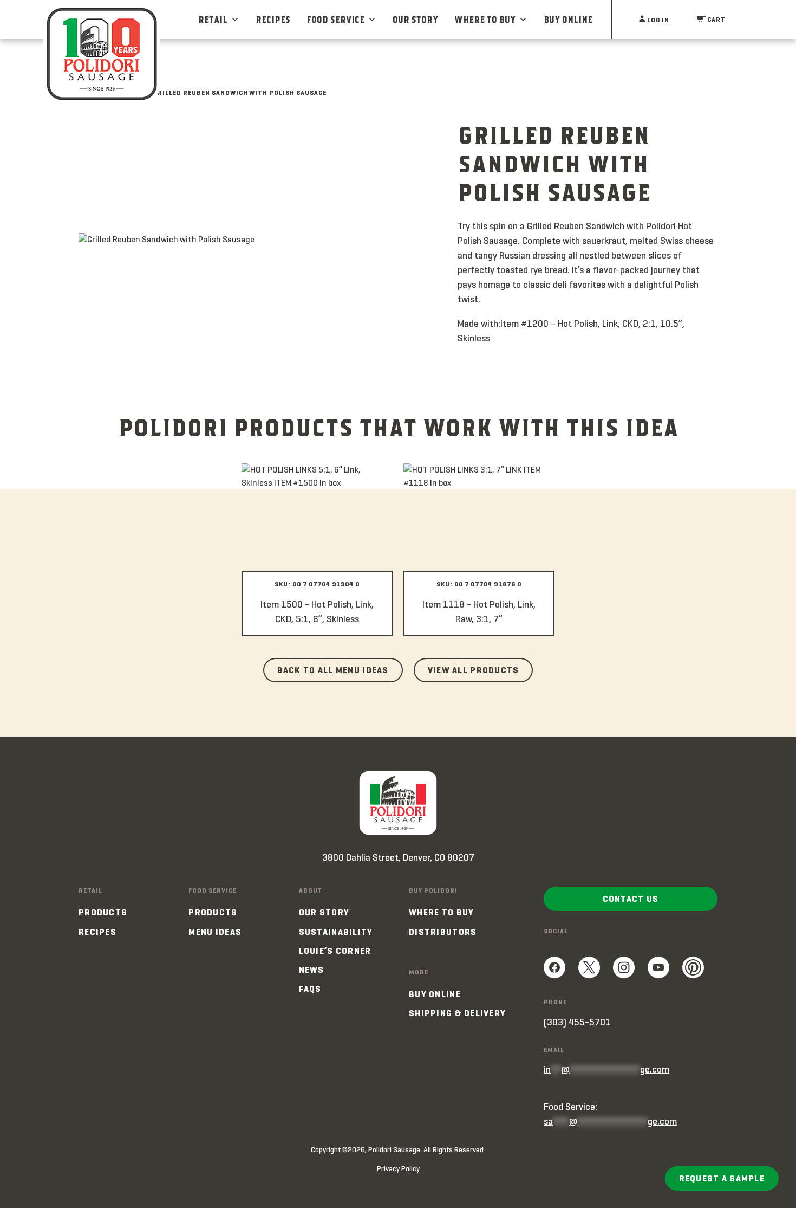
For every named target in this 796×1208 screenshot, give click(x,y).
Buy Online (568, 19)
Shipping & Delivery (457, 1013)
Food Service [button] (335, 19)
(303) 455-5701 (577, 1022)
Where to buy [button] (485, 19)
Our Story (415, 19)
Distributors (443, 932)
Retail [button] (212, 19)
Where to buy (441, 912)
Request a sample (722, 1178)
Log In (657, 20)
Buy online (435, 994)
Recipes (273, 19)
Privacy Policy (398, 1168)
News (311, 970)
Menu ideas (215, 932)
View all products (473, 670)
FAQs (310, 989)
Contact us (631, 899)
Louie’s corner (335, 951)
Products (103, 912)
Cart (716, 19)
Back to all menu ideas (333, 670)
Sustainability (336, 932)
